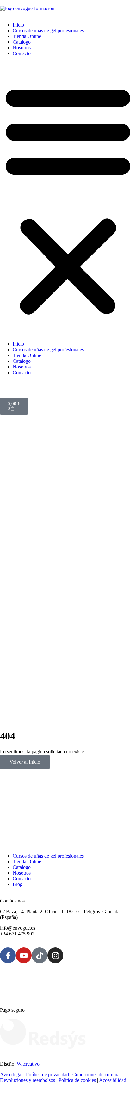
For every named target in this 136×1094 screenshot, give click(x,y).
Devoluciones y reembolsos (27, 1080)
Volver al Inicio (24, 761)
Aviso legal (11, 1074)
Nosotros (22, 47)
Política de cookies (77, 1080)
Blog (17, 884)
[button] (68, 198)
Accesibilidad (112, 1080)
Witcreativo (28, 1063)
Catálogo (22, 42)
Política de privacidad (47, 1074)
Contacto (22, 53)
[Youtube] (24, 955)
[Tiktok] (39, 955)
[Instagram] (55, 955)
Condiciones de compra (96, 1074)
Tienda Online (27, 36)
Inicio (18, 25)
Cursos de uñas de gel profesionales (48, 30)
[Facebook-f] (8, 955)
